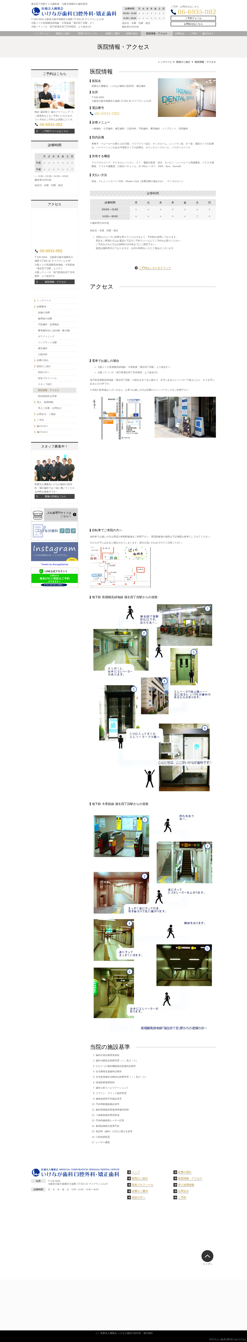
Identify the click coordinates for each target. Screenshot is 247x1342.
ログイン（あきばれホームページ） (228, 1339)
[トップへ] (207, 1256)
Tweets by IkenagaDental (54, 564)
